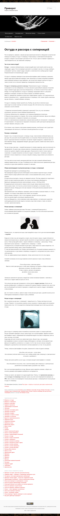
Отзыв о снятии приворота (11, 432)
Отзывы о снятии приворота (12, 445)
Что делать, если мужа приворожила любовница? (17, 476)
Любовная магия (9, 419)
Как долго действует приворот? (13, 495)
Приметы (7, 457)
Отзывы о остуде (9, 436)
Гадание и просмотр (10, 405)
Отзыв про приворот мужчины (12, 490)
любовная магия (24, 391)
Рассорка (47, 389)
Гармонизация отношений (11, 406)
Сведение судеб (9, 463)
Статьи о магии (41, 33)
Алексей (20, 389)
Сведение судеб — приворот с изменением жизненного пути (20, 474)
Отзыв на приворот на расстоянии (13, 485)
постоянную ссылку (24, 392)
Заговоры (7, 408)
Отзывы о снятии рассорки (11, 447)
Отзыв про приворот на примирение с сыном (16, 481)
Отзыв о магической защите (12, 431)
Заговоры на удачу (9, 413)
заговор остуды (8, 391)
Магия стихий (8, 426)
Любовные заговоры (10, 421)
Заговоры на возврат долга (11, 410)
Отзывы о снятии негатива (11, 444)
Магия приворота (9, 33)
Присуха (7, 459)
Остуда (38, 389)
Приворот (10, 8)
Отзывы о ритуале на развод (12, 441)
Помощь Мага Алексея (10, 449)
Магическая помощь (30, 33)
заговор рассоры (16, 391)
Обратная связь (18, 36)
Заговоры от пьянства (10, 416)
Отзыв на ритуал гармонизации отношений (15, 482)
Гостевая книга (8, 36)
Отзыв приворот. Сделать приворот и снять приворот (18, 494)
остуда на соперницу (37, 391)
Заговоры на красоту (10, 411)
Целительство (8, 467)
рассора (45, 391)
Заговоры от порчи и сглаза (12, 414)
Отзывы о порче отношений (12, 437)
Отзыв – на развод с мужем (11, 492)
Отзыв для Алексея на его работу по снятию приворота (19, 484)
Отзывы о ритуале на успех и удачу (14, 442)
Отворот (43, 389)
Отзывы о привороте (10, 439)
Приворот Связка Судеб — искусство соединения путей (19, 477)
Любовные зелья (9, 423)
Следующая (52, 41)
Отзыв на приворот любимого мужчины (15, 487)
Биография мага (19, 33)
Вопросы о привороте (10, 401)
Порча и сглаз (8, 450)
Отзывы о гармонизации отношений (14, 434)
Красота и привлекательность (12, 418)
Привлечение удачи (10, 452)
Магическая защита (9, 424)
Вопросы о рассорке (32, 389)
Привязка (7, 455)
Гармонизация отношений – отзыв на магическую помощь (19, 479)
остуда (30, 391)
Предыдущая (43, 41)
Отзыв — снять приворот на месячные (14, 489)
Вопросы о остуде (9, 400)
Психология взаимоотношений (12, 460)
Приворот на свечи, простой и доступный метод (17, 472)
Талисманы (7, 465)
